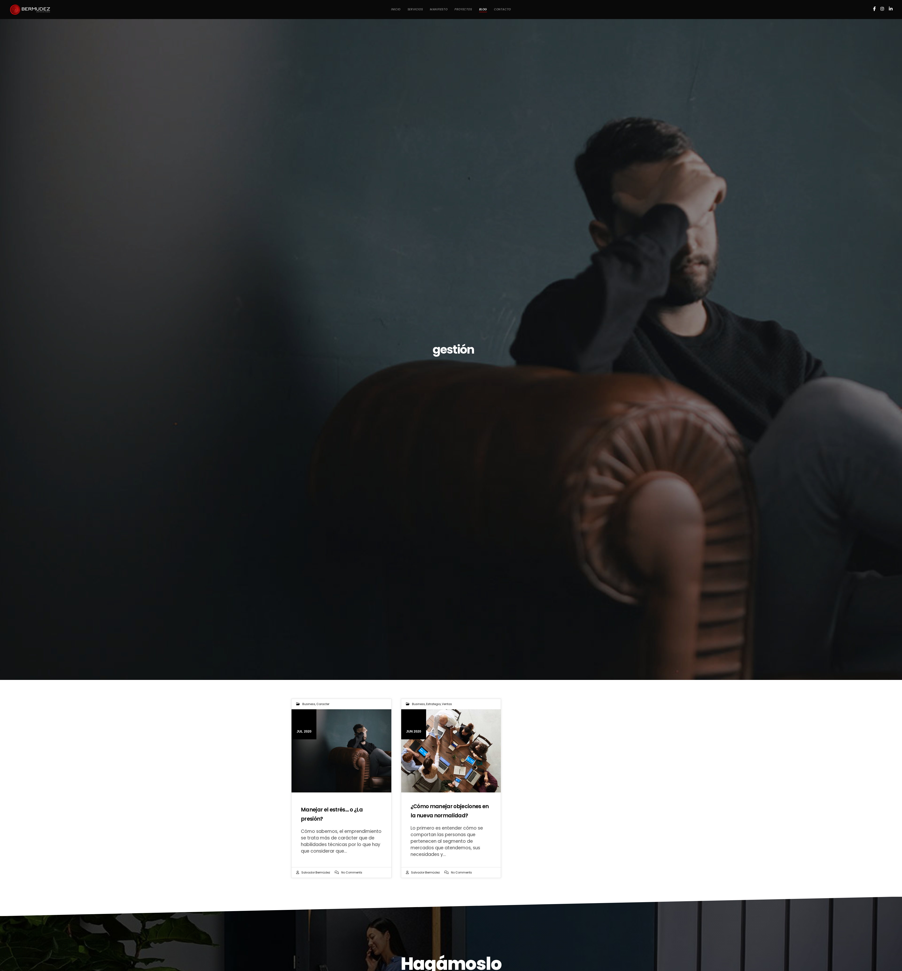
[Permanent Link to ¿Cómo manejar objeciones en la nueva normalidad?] (451, 750)
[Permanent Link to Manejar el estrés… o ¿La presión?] (341, 750)
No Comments (351, 872)
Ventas (447, 704)
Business (308, 704)
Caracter (322, 704)
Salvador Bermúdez (315, 872)
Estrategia (433, 704)
